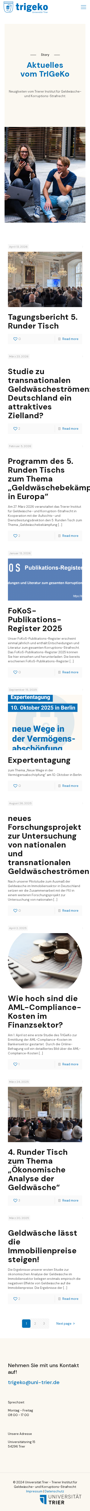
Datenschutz (54, 1491)
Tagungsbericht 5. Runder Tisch (43, 321)
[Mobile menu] (83, 7)
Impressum (34, 1491)
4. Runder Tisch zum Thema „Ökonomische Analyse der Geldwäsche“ (38, 1169)
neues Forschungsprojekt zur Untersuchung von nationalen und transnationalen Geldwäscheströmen (48, 844)
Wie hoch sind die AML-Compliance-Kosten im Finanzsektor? (44, 1011)
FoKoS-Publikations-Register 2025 (35, 619)
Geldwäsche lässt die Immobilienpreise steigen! (42, 1246)
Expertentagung (39, 760)
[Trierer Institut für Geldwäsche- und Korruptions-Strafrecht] (26, 7)
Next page (64, 1324)
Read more (70, 339)
